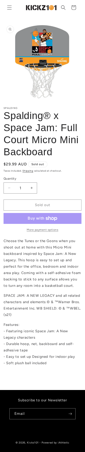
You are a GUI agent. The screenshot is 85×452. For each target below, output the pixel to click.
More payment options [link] (42, 229)
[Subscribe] (70, 413)
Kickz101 (33, 442)
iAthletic (63, 442)
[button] (9, 7)
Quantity (10, 178)
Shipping (27, 170)
